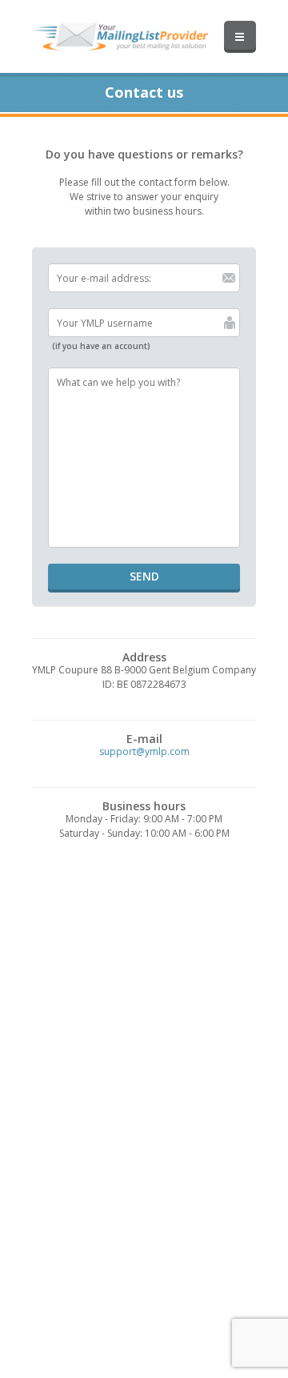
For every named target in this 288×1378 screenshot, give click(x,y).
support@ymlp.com (144, 751)
